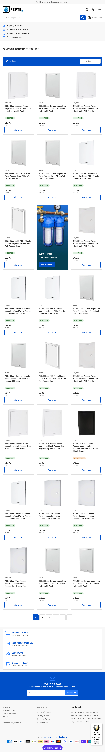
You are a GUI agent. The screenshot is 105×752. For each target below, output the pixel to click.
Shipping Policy (43, 719)
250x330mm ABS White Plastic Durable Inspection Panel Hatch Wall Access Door (52, 378)
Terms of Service (44, 712)
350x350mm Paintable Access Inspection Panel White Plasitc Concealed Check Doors (18, 311)
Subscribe (71, 692)
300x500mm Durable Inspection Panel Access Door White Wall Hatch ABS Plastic (52, 583)
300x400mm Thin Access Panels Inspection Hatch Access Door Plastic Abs (49, 516)
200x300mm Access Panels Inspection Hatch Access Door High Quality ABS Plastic (52, 446)
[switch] (96, 742)
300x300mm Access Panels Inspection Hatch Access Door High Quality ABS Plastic (18, 446)
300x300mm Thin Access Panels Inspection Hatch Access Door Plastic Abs (83, 516)
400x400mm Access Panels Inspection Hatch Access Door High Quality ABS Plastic (18, 108)
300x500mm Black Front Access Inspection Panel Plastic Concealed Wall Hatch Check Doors (85, 447)
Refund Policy (42, 722)
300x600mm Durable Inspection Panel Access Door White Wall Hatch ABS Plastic (52, 108)
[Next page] (69, 617)
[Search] (82, 17)
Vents (41, 103)
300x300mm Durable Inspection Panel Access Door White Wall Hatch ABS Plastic (86, 311)
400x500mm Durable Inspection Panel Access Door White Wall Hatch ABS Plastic (52, 176)
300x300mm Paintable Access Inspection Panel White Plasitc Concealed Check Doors (52, 311)
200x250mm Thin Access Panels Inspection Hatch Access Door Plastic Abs (15, 583)
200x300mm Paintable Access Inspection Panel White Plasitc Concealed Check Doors (18, 516)
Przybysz (8, 103)
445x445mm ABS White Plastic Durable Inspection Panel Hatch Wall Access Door (18, 243)
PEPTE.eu (47, 737)
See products (46, 264)
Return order (97, 17)
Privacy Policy (43, 716)
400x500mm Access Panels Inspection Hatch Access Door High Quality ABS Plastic (86, 108)
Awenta (7, 238)
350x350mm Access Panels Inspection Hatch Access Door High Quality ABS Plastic (86, 378)
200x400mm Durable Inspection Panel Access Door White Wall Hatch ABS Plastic (18, 378)
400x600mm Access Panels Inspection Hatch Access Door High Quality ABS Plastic (86, 243)
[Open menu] (99, 9)
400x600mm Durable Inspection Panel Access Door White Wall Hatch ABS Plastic (18, 176)
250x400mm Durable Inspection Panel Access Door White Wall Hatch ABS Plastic (86, 583)
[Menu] (100, 724)
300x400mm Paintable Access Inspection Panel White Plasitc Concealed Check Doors (86, 176)
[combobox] (44, 17)
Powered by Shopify (59, 737)
